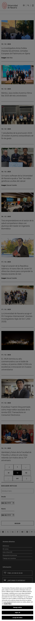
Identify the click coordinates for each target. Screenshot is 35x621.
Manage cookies (17, 607)
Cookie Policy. (7, 604)
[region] (17, 602)
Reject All (17, 612)
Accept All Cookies (17, 617)
